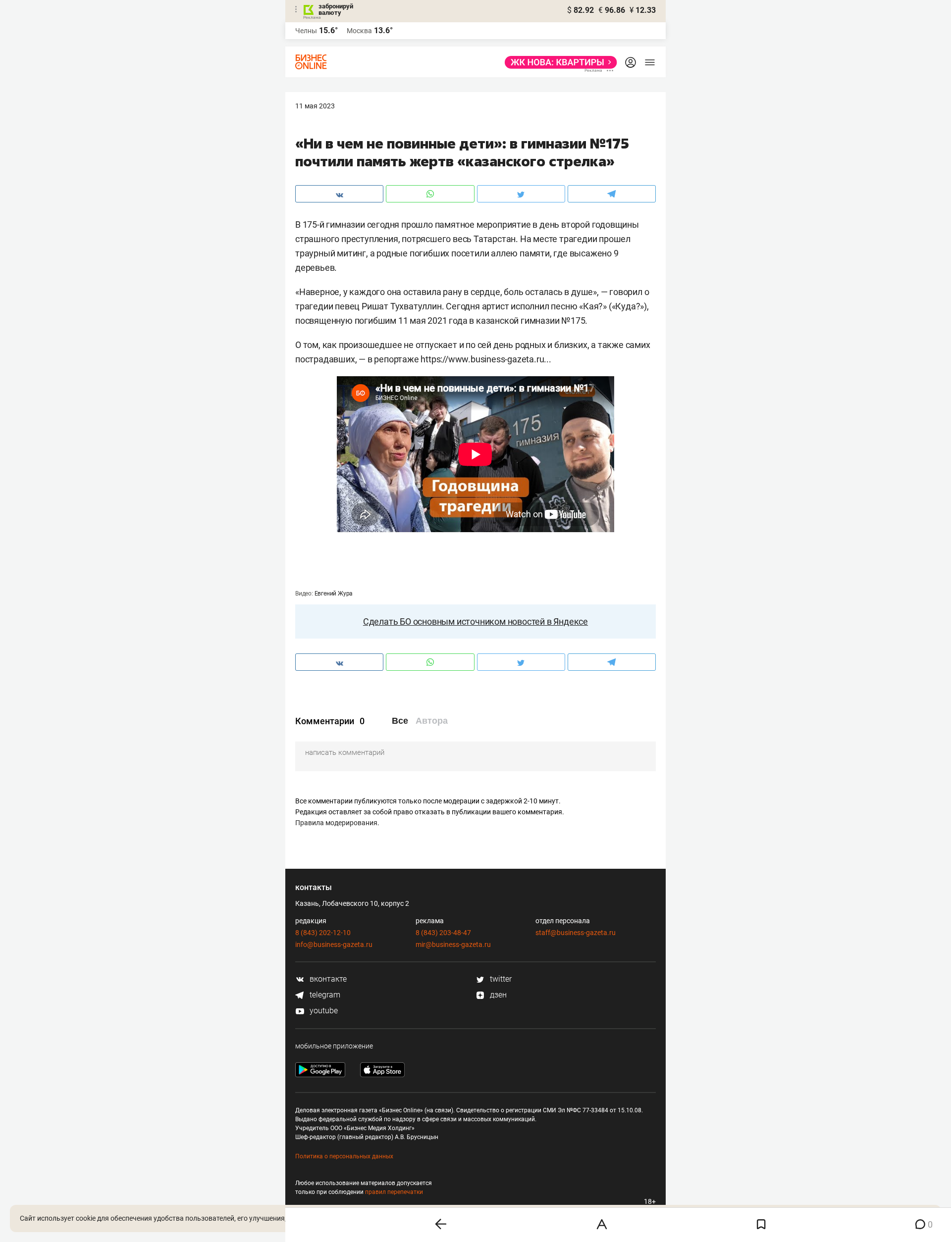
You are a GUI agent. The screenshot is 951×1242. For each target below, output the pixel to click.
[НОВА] (558, 62)
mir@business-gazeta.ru (453, 944)
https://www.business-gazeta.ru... (486, 359)
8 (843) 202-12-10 (323, 933)
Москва (359, 31)
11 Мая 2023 (315, 106)
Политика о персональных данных (344, 1156)
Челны (306, 31)
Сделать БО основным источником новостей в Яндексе (475, 621)
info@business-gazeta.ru (333, 944)
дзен (497, 994)
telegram (324, 994)
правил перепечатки (394, 1192)
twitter (500, 979)
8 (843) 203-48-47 (443, 933)
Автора (432, 721)
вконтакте (327, 979)
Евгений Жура (334, 593)
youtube (323, 1010)
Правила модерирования (336, 823)
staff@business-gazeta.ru (575, 933)
